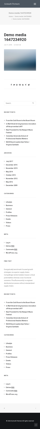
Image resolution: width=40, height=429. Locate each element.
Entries (10, 246)
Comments (11, 249)
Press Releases (11, 216)
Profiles (9, 212)
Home (11, 16)
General (9, 209)
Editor (18, 45)
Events (8, 219)
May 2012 (9, 182)
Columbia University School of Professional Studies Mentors (17, 137)
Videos (8, 222)
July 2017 (9, 161)
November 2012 (11, 178)
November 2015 (11, 168)
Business (9, 205)
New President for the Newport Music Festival (19, 131)
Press (8, 226)
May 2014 (9, 172)
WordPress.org (11, 253)
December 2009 (11, 185)
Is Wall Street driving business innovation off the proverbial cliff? (21, 125)
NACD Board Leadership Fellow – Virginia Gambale (18, 143)
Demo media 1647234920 (23, 16)
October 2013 (11, 175)
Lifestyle (9, 202)
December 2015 (11, 165)
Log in (8, 243)
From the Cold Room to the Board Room (20, 120)
